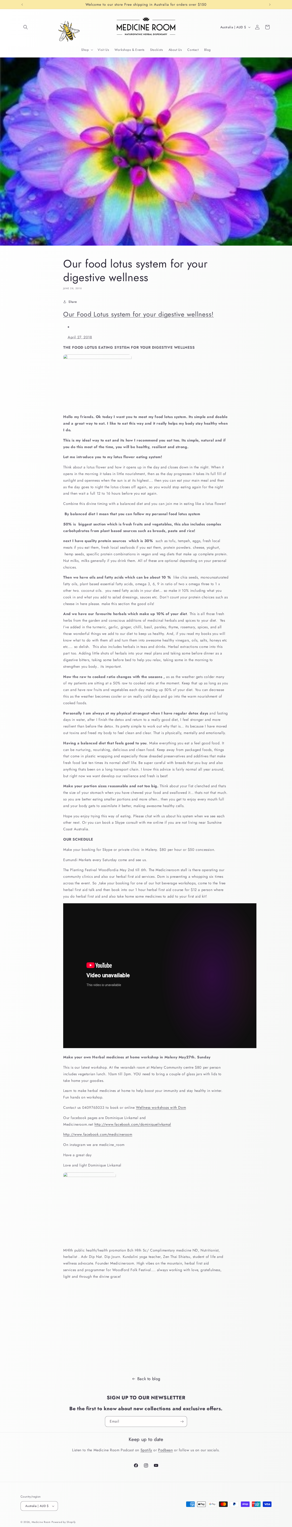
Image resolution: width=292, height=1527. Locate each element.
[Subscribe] (182, 1421)
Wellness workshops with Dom (161, 1107)
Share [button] (72, 301)
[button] (26, 27)
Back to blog (148, 1379)
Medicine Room (41, 1522)
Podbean (165, 1450)
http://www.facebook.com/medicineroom (97, 1134)
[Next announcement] (270, 4)
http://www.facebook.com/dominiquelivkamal (132, 1124)
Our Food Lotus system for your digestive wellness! (138, 314)
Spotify (146, 1450)
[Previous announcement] (22, 4)
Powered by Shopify (64, 1522)
